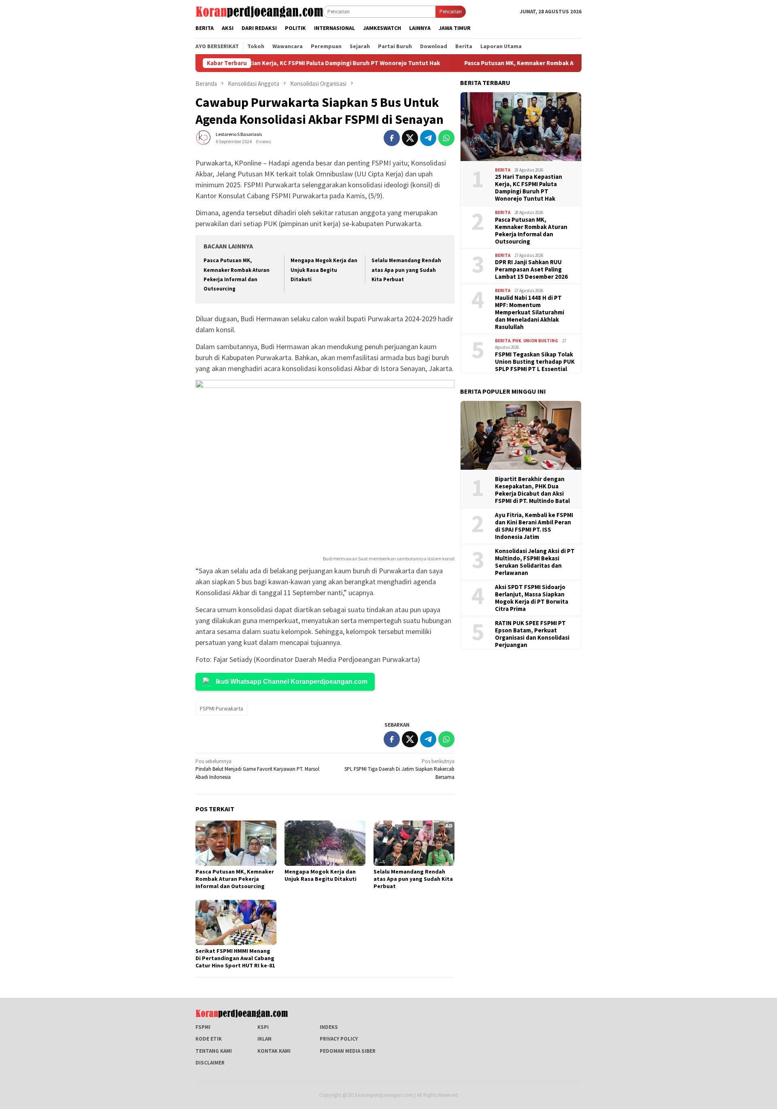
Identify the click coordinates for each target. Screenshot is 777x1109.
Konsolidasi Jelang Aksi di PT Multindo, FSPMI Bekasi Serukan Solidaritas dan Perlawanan (535, 562)
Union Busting (540, 341)
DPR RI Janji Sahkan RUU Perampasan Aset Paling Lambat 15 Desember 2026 (531, 269)
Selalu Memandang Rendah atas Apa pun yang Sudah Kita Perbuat (406, 270)
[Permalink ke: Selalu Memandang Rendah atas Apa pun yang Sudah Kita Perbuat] (414, 843)
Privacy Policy (339, 1038)
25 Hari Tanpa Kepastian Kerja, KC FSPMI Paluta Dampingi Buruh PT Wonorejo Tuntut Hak (289, 63)
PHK (516, 341)
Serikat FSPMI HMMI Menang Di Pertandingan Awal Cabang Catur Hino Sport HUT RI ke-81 (235, 958)
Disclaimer (210, 1062)
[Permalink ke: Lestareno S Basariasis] (203, 137)
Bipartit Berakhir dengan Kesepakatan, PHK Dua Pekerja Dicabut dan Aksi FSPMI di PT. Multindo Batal (532, 490)
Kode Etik (208, 1038)
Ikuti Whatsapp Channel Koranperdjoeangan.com (291, 681)
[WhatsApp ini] (446, 138)
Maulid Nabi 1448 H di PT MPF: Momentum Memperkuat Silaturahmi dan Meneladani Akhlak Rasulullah (529, 312)
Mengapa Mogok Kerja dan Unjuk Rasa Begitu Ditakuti (324, 270)
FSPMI (202, 1027)
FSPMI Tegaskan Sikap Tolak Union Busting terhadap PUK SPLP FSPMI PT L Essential (535, 362)
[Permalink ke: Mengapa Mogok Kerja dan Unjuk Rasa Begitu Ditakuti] (324, 843)
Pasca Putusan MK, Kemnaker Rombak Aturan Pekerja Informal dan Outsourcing (547, 63)
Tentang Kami (213, 1051)
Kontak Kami (274, 1051)
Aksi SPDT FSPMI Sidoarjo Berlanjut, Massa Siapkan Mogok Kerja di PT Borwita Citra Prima (531, 598)
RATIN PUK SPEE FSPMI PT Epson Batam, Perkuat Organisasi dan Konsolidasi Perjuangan (532, 634)
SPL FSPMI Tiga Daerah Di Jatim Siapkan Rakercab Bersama (399, 769)
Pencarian (450, 11)
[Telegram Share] (428, 138)
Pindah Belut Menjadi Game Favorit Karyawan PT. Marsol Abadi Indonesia (257, 769)
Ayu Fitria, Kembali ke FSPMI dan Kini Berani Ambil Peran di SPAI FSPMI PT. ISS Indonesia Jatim (534, 526)
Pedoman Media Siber (348, 1051)
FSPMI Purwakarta (221, 708)
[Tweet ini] (410, 138)
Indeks (329, 1027)
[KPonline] (259, 11)
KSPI (263, 1027)
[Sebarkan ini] (392, 138)
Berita (502, 170)
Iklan (264, 1038)
